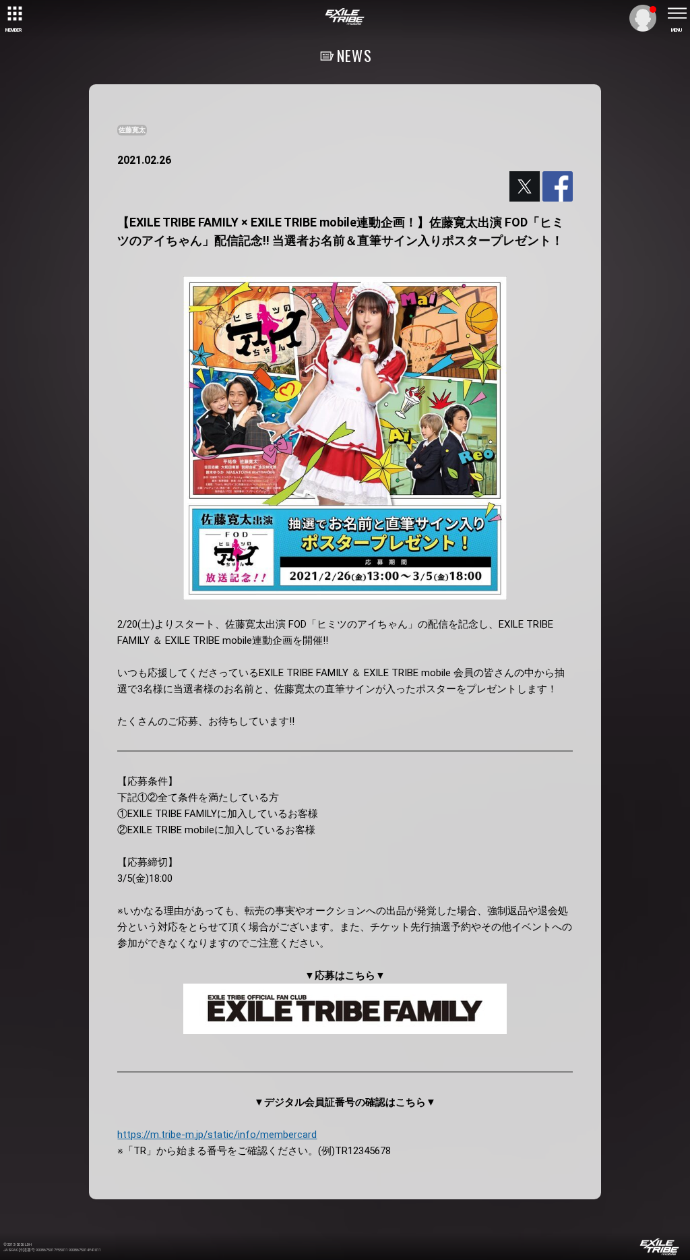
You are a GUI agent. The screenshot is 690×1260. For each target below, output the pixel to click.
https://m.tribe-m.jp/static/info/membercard (217, 1135)
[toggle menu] (676, 13)
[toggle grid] (13, 13)
